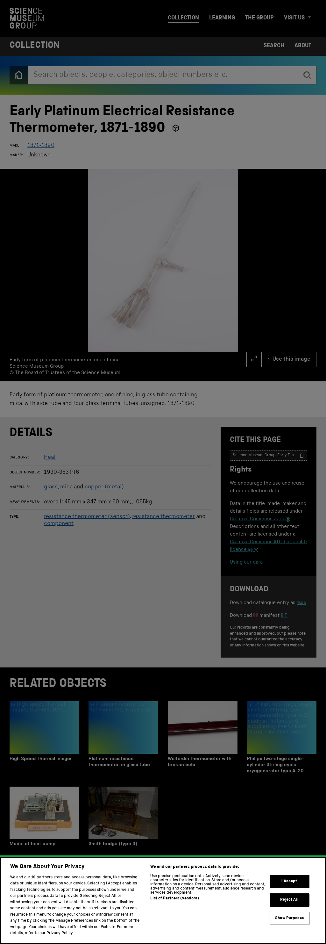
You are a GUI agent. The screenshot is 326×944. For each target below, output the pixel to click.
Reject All (289, 900)
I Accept (289, 882)
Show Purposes (289, 918)
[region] (163, 900)
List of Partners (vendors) (174, 899)
